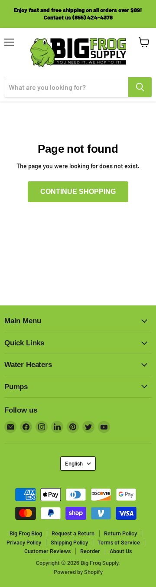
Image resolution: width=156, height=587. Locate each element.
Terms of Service (119, 542)
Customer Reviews (47, 551)
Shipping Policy (69, 542)
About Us (121, 551)
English (74, 463)
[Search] (140, 87)
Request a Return (73, 533)
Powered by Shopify (78, 571)
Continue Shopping (78, 191)
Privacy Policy (23, 542)
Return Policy (120, 533)
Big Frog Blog (26, 533)
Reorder (90, 551)
